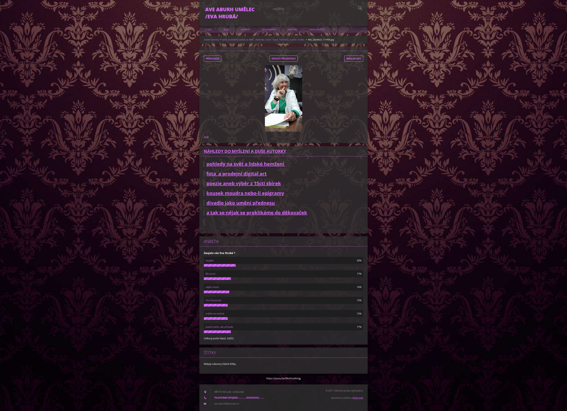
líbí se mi (210, 273)
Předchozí (212, 58)
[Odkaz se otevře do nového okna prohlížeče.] (283, 98)
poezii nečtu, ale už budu (219, 327)
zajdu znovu (212, 287)
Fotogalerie (269, 29)
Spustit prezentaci (284, 58)
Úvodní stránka (211, 39)
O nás (208, 29)
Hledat (360, 8)
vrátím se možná (215, 313)
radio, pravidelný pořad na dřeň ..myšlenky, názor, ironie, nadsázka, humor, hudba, (263, 39)
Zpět (206, 137)
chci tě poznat (213, 300)
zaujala (209, 260)
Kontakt (292, 29)
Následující (353, 58)
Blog (226, 29)
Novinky (245, 29)
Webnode (357, 397)
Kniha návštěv (317, 29)
